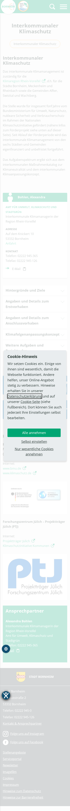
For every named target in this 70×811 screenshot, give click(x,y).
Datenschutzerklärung (24, 396)
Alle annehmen (34, 432)
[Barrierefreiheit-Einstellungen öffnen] (6, 695)
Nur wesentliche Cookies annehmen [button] (34, 452)
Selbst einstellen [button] (34, 441)
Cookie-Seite (30, 401)
